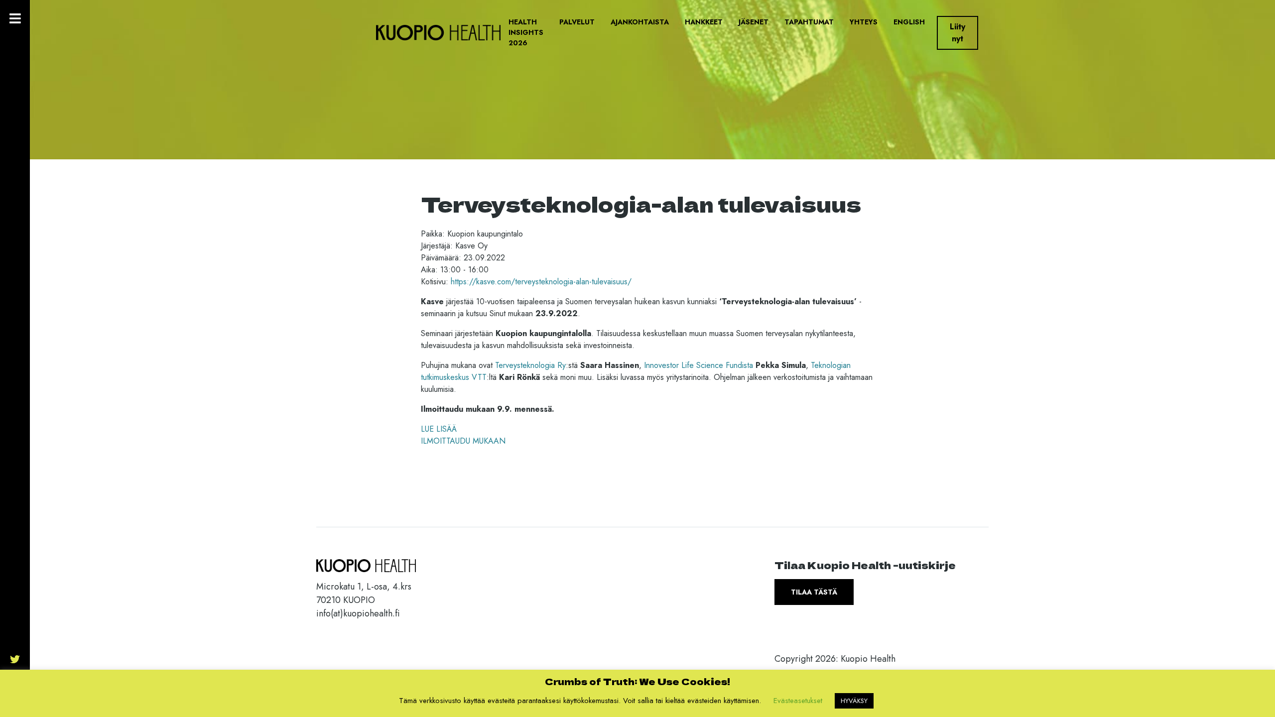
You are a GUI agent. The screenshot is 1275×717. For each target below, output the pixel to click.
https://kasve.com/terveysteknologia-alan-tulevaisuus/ (541, 281)
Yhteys (864, 22)
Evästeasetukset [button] (797, 700)
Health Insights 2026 (526, 32)
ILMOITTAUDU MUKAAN (463, 441)
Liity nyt (957, 32)
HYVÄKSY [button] (854, 701)
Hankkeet (704, 22)
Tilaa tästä (814, 592)
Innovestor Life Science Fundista (698, 365)
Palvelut (577, 22)
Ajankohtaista (640, 22)
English (909, 22)
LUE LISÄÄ (439, 429)
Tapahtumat (809, 22)
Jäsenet (753, 22)
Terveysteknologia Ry (530, 365)
